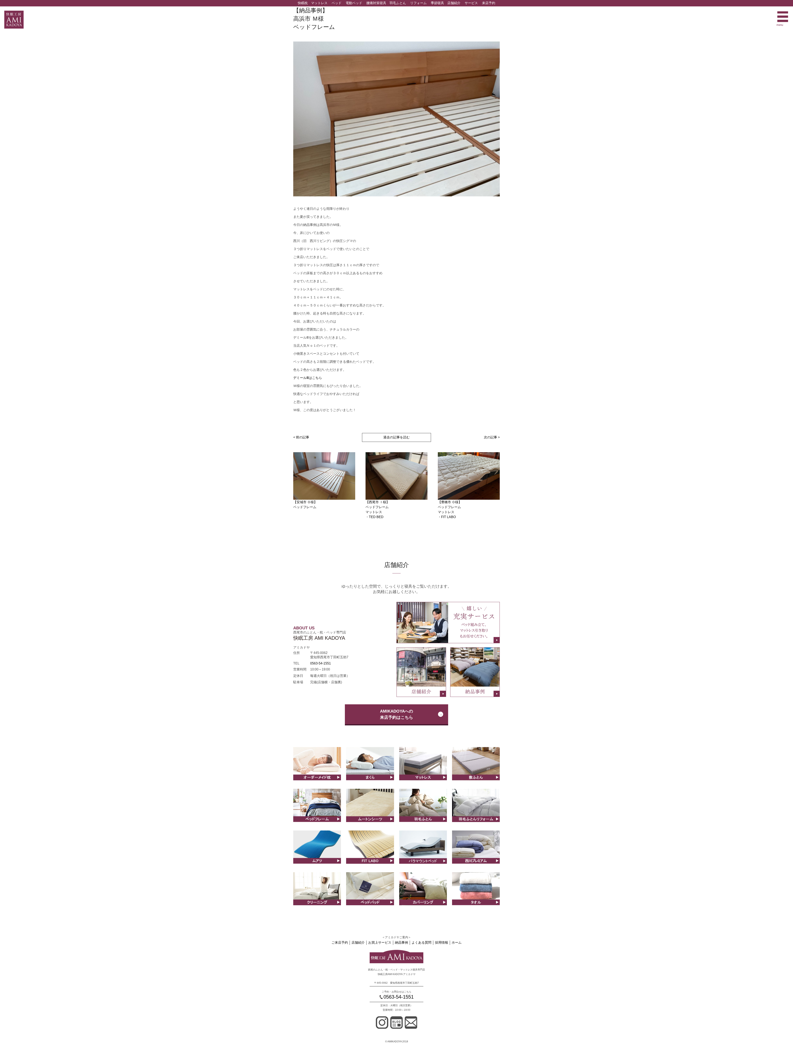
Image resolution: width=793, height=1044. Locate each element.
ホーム (457, 942)
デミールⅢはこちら (307, 378)
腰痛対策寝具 (376, 3)
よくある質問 (421, 942)
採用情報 (441, 942)
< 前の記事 (301, 437)
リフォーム (418, 3)
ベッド (337, 3)
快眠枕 (303, 3)
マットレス (319, 3)
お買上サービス (379, 942)
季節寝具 (437, 3)
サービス (471, 3)
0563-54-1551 (320, 663)
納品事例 (401, 942)
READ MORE (317, 768)
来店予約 (488, 3)
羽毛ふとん (397, 3)
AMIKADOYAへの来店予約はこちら (396, 714)
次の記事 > (492, 437)
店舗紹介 (454, 3)
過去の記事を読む (396, 437)
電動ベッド (354, 3)
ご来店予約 (339, 942)
